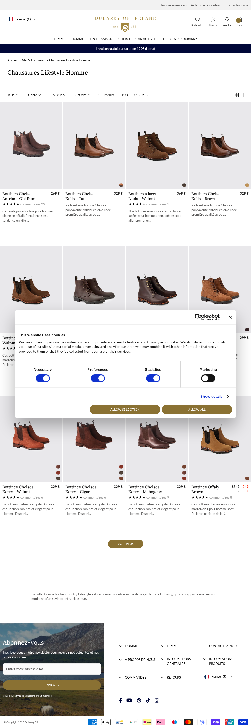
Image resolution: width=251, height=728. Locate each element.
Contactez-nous (237, 5)
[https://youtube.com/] (129, 700)
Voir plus (126, 544)
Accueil (12, 60)
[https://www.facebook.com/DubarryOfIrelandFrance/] (120, 700)
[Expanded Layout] (242, 95)
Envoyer (52, 685)
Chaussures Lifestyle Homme (69, 60)
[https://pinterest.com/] (139, 700)
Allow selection (125, 409)
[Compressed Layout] (237, 95)
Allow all (197, 409)
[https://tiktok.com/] (148, 700)
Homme (77, 39)
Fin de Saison (101, 39)
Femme (59, 39)
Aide (194, 5)
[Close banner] (230, 317)
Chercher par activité (137, 39)
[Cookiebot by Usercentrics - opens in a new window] (198, 317)
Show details (211, 396)
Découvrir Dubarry (180, 39)
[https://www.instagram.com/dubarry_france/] (156, 700)
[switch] (98, 378)
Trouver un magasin (174, 5)
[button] (12, 95)
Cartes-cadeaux (211, 5)
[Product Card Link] (31, 145)
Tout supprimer (135, 95)
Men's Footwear (33, 60)
